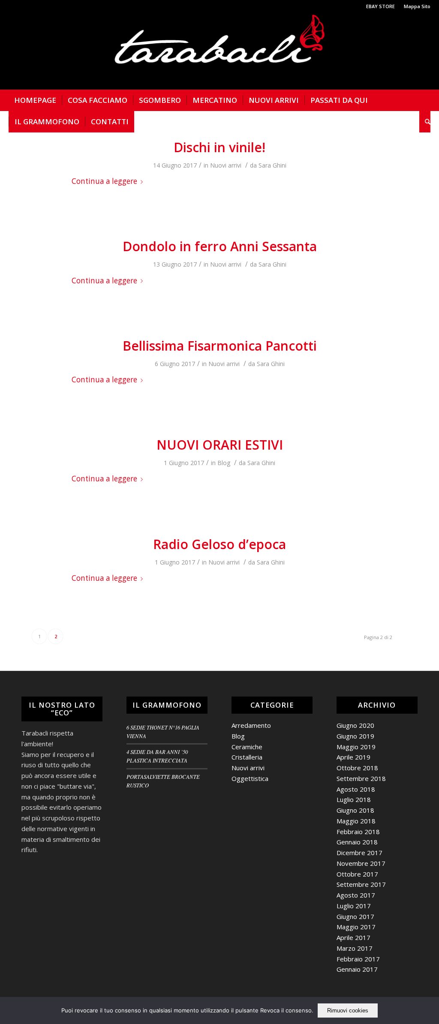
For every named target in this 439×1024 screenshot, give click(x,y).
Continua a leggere (104, 181)
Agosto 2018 (356, 789)
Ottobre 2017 (357, 874)
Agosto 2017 (356, 895)
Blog (223, 463)
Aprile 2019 (353, 757)
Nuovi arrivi (225, 165)
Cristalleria (247, 757)
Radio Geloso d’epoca (219, 544)
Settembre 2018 (361, 778)
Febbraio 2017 (358, 959)
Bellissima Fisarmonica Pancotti (220, 345)
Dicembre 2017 (359, 852)
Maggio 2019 (356, 746)
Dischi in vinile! (219, 147)
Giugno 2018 (355, 810)
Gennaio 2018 (357, 842)
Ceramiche (247, 746)
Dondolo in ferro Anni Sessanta (220, 246)
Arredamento (251, 725)
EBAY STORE (380, 6)
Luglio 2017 (354, 905)
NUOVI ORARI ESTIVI (219, 444)
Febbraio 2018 (358, 831)
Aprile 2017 (353, 937)
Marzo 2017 (355, 948)
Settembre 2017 (361, 884)
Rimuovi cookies (347, 1010)
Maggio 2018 (356, 821)
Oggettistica (250, 778)
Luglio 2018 (354, 799)
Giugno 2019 (355, 736)
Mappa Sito (417, 6)
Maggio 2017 (356, 926)
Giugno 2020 (355, 725)
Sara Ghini (272, 165)
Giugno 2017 (355, 916)
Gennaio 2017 (357, 969)
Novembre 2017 (361, 863)
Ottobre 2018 (357, 767)
